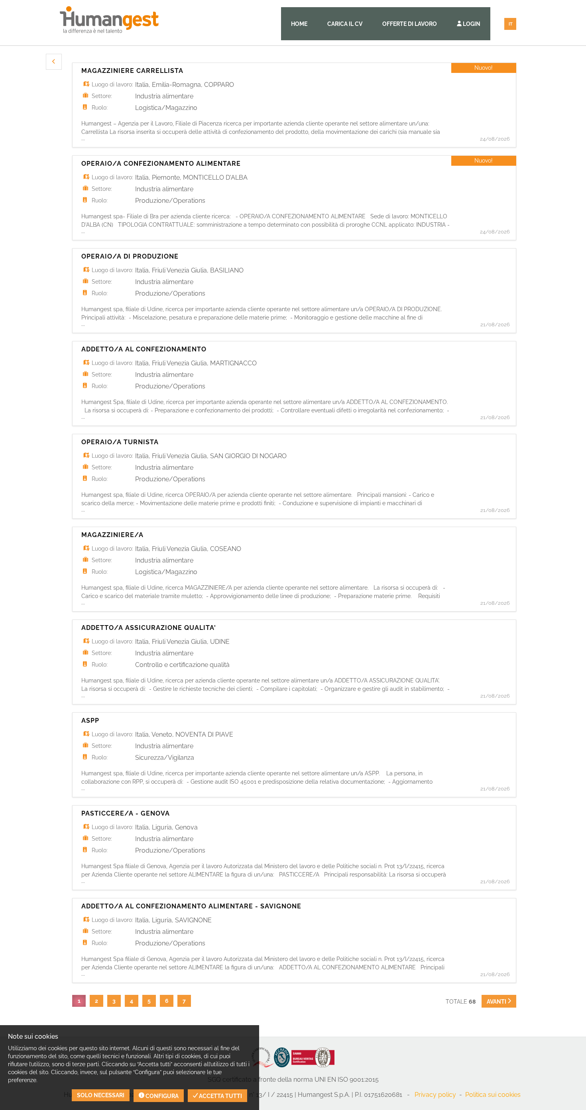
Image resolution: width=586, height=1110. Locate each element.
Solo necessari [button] (100, 1095)
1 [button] (79, 1001)
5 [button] (149, 1001)
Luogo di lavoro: (112, 84)
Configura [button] (161, 1096)
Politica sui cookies (493, 1094)
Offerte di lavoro (409, 24)
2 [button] (96, 1001)
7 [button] (184, 1001)
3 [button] (114, 1001)
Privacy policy (435, 1094)
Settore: (102, 96)
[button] (54, 62)
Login (471, 24)
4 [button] (131, 1001)
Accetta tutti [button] (220, 1096)
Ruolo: (100, 107)
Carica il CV (344, 24)
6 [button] (167, 1001)
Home (299, 24)
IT (511, 24)
